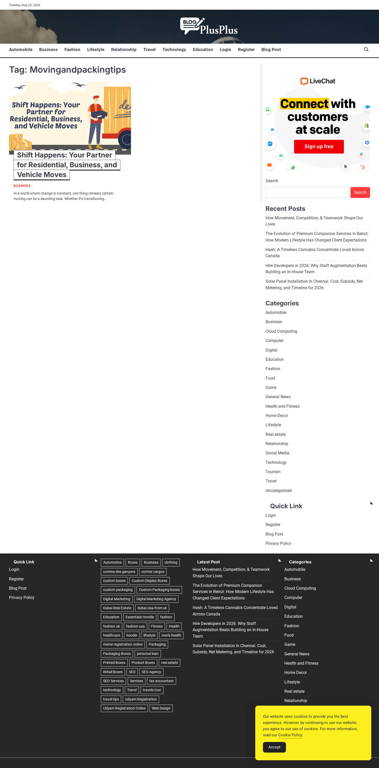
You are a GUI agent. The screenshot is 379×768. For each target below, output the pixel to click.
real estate (169, 663)
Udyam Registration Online (124, 708)
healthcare (111, 635)
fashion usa (135, 626)
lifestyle (149, 635)
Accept (274, 747)
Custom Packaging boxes (159, 590)
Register (246, 49)
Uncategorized (279, 490)
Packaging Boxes (117, 654)
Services (136, 681)
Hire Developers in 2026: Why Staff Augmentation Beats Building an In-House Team (230, 630)
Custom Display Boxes (149, 581)
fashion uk (111, 626)
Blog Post (271, 49)
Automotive (112, 562)
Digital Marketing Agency (156, 599)
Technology (174, 49)
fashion (166, 617)
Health (174, 626)
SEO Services (113, 681)
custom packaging (118, 590)
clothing (170, 562)
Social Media (277, 452)
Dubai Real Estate (117, 608)
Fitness (157, 626)
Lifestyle (95, 49)
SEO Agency (151, 672)
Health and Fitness (283, 406)
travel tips (111, 699)
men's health (171, 635)
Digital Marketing (116, 599)
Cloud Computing (281, 331)
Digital (271, 350)
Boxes (133, 562)
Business (48, 49)
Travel (149, 49)
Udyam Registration (141, 699)
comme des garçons (119, 572)
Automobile (20, 49)
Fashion (72, 49)
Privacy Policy (278, 543)
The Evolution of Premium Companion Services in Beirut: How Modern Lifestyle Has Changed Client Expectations (233, 591)
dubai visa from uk (152, 608)
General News (278, 396)
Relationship (124, 49)
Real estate (276, 434)
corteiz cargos (153, 572)
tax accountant (161, 681)
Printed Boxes (114, 663)
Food (270, 378)
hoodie (131, 635)
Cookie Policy (290, 735)
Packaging (157, 644)
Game (271, 387)
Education (203, 49)
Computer (274, 340)
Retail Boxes (113, 672)
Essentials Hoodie (140, 617)
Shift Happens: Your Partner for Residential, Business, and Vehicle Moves (67, 165)
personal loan (148, 654)
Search (272, 180)
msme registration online (123, 644)
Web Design (161, 708)
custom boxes (114, 581)
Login (225, 49)
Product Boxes (143, 663)
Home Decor (277, 415)
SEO (132, 672)
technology (112, 690)
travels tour (152, 690)
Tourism (273, 471)
